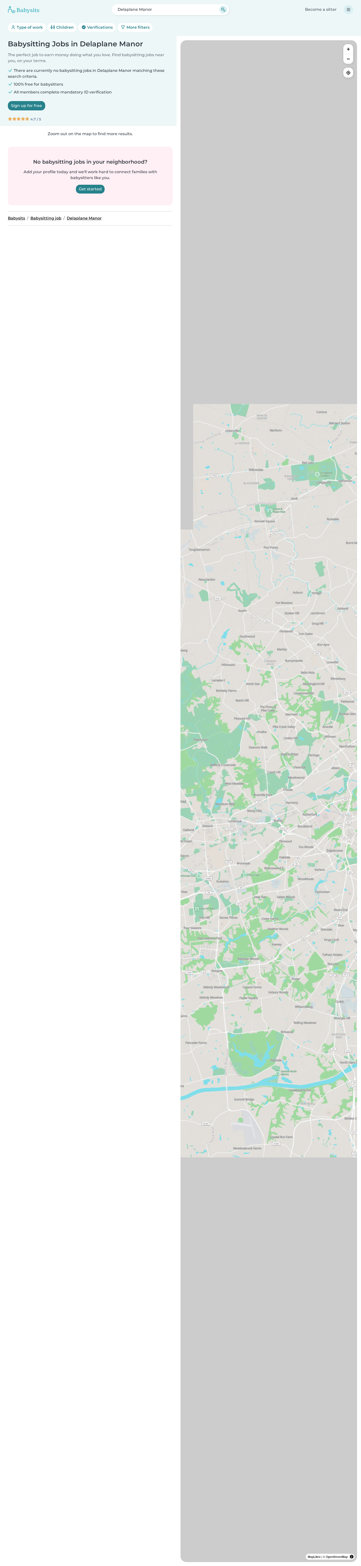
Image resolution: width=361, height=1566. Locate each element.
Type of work (29, 27)
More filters (137, 27)
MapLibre (314, 1556)
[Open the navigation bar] (348, 9)
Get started (90, 189)
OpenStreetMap (337, 1556)
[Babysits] (23, 9)
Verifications (99, 27)
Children (64, 27)
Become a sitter (321, 9)
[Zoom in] (348, 49)
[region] (268, 801)
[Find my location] (348, 73)
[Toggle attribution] (352, 1557)
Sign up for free (26, 105)
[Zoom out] (348, 59)
